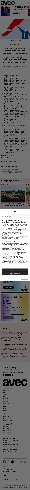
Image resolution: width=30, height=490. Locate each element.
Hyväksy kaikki (15, 274)
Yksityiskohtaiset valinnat (20, 216)
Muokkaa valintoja (15, 270)
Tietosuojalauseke (24, 278)
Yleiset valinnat (6, 216)
